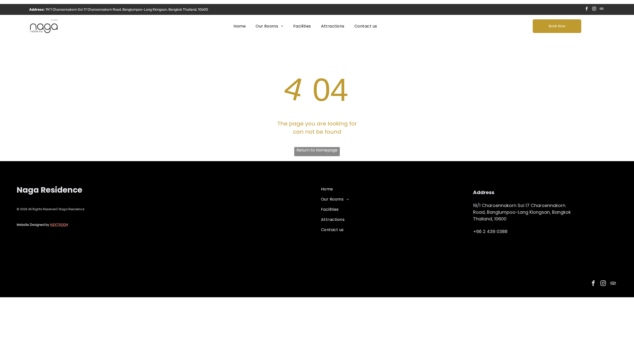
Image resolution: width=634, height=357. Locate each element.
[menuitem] (240, 26)
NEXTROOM (59, 225)
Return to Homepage (317, 150)
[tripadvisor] (602, 9)
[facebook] (587, 9)
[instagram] (594, 9)
